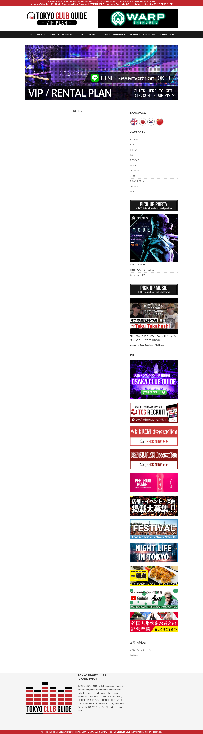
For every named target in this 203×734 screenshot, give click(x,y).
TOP (31, 34)
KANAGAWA (149, 34)
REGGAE (134, 160)
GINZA (106, 34)
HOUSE (133, 165)
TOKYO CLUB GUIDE (88, 686)
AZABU (81, 34)
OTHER (163, 34)
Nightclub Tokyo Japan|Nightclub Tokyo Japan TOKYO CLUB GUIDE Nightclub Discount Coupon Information (94, 732)
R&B (132, 155)
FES (172, 34)
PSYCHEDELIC (137, 181)
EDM (132, 144)
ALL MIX (134, 139)
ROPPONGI (68, 34)
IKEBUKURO (119, 34)
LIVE (132, 192)
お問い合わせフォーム (140, 650)
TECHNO (134, 171)
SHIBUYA (41, 34)
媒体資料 (134, 655)
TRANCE (134, 186)
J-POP (133, 176)
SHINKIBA (135, 34)
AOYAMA (54, 34)
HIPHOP (134, 150)
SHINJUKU (93, 34)
